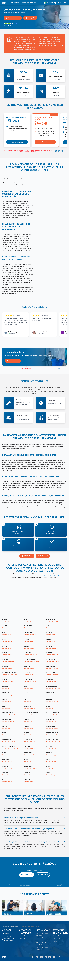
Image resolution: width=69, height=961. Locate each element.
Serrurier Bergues (7, 641)
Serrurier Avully (50, 628)
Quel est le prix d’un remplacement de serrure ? (21, 818)
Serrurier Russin (7, 755)
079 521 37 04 (28, 556)
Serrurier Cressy (28, 688)
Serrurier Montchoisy (52, 728)
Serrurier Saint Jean (30, 755)
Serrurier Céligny (29, 648)
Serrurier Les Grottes (8, 721)
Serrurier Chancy (7, 655)
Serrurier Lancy (50, 708)
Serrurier (12, 926)
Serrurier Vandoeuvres (30, 768)
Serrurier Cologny (29, 675)
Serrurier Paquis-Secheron (54, 735)
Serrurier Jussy (6, 708)
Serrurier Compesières (52, 675)
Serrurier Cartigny (7, 648)
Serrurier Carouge (51, 641)
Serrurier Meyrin (28, 728)
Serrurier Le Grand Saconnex (32, 715)
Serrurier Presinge (29, 748)
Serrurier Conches (7, 681)
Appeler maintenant (14, 18)
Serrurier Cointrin (29, 668)
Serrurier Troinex (7, 768)
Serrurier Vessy (50, 775)
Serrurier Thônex (51, 761)
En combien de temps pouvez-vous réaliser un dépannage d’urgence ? (29, 829)
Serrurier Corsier (7, 688)
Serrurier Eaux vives (52, 695)
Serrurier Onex (6, 735)
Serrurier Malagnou (52, 721)
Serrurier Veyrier (7, 781)
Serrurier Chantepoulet (30, 655)
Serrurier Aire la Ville (52, 621)
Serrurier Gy (27, 701)
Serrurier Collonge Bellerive (10, 675)
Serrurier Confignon (30, 681)
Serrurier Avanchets (30, 628)
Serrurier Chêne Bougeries (31, 661)
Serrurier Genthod (7, 701)
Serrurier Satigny (51, 755)
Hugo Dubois (5, 926)
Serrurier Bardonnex (30, 634)
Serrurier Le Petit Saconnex (54, 715)
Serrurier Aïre (28, 621)
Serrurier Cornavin (51, 681)
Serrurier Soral (28, 761)
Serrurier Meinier (7, 728)
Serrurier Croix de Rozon (53, 688)
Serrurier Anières (7, 628)
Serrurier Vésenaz (29, 775)
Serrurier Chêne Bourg (52, 661)
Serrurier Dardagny (7, 695)
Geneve (18, 926)
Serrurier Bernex (28, 641)
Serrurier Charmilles (52, 655)
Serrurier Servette (7, 761)
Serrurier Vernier (51, 768)
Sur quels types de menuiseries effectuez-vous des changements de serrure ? (31, 842)
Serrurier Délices (29, 695)
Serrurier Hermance (52, 701)
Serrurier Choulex (7, 668)
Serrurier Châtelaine (8, 661)
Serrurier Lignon (29, 721)
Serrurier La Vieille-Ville (9, 715)
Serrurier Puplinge (51, 748)
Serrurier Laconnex (29, 708)
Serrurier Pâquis (29, 735)
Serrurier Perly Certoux (8, 741)
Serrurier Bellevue (51, 634)
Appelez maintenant (17, 142)
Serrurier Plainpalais (30, 741)
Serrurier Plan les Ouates (53, 741)
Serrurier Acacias (7, 621)
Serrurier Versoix (7, 775)
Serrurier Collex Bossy (52, 668)
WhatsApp (50, 2)
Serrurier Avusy (6, 634)
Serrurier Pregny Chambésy (10, 748)
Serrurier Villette (28, 781)
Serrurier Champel (51, 648)
